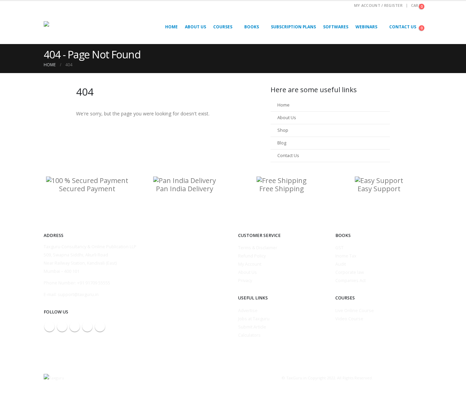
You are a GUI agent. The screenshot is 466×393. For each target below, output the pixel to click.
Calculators (249, 335)
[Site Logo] (73, 27)
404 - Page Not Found (92, 54)
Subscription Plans (293, 27)
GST (339, 248)
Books (251, 27)
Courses (222, 27)
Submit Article (252, 327)
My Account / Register (378, 5)
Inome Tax (345, 256)
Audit (340, 264)
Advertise (248, 310)
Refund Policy (252, 256)
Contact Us (402, 27)
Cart (416, 5)
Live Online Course (354, 310)
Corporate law (349, 272)
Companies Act (350, 280)
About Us (195, 27)
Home (171, 27)
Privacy (245, 280)
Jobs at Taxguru (254, 319)
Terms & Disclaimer (257, 248)
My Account (249, 264)
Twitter (62, 326)
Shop (282, 130)
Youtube (75, 326)
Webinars (366, 27)
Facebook (49, 326)
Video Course (349, 319)
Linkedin (100, 326)
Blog (281, 143)
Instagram (87, 326)
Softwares (335, 27)
